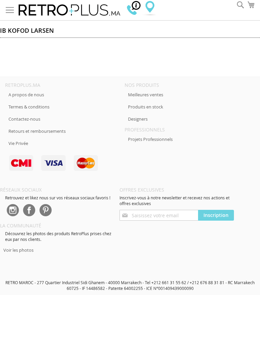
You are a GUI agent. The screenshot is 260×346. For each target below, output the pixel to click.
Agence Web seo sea (110, 161)
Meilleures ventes (145, 95)
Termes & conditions (28, 107)
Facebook (29, 211)
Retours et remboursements (37, 131)
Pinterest (45, 211)
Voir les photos (18, 250)
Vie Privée (18, 143)
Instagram (12, 211)
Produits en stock (145, 107)
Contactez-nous (24, 119)
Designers (138, 119)
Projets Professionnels (150, 139)
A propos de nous (26, 95)
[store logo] (69, 10)
